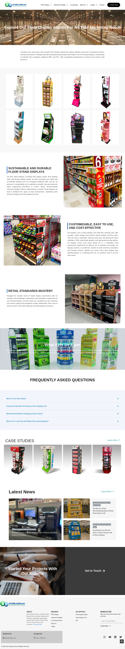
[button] (113, 5)
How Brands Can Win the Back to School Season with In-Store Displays (102, 532)
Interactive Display (60, 5)
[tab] (62, 399)
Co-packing (74, 5)
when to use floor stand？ (16, 398)
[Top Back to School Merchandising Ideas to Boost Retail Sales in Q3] (76, 508)
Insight (93, 5)
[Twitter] (120, 637)
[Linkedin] (115, 637)
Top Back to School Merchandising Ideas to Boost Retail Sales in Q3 (103, 511)
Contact (101, 5)
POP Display (45, 5)
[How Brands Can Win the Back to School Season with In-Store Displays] (76, 530)
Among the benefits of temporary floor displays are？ (27, 406)
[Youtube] (109, 637)
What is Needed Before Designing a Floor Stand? (24, 414)
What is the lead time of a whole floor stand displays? (27, 421)
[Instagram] (104, 637)
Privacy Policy (38, 624)
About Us (83, 5)
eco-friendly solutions (66, 353)
